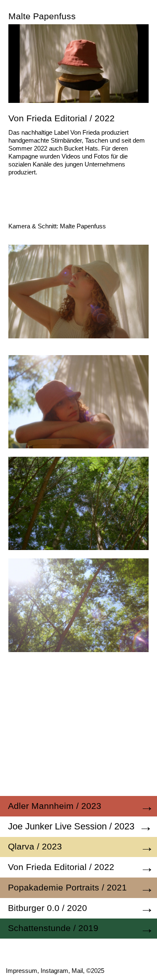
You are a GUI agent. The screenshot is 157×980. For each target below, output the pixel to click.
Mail (77, 970)
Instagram (54, 970)
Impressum (21, 970)
